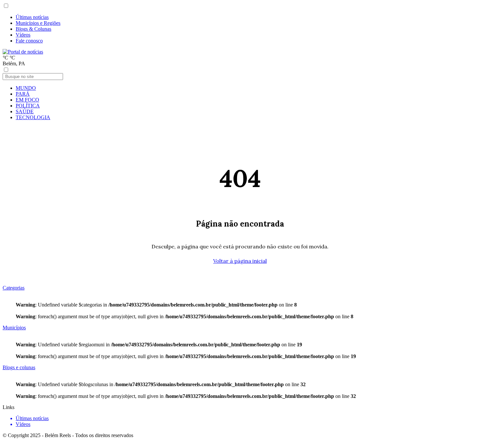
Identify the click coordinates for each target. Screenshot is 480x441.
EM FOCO (27, 99)
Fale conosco (29, 40)
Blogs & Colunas (33, 29)
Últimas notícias (32, 17)
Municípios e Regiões (38, 23)
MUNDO (26, 88)
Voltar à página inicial (240, 261)
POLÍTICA (28, 105)
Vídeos (23, 35)
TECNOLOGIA (33, 117)
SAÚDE (25, 111)
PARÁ (23, 94)
